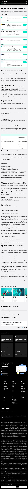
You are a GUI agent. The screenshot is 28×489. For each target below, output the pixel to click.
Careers (4, 397)
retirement (4, 103)
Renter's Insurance (23, 389)
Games (13, 390)
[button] (22, 487)
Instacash (5, 385)
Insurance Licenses (4, 417)
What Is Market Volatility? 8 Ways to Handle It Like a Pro (9, 236)
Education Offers (23, 388)
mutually (24, 128)
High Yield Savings (14, 385)
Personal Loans (5, 383)
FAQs (12, 397)
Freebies (13, 391)
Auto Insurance (22, 385)
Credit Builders (5, 386)
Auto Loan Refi (22, 386)
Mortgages (5, 389)
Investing (13, 386)
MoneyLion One (4, 271)
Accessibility (13, 402)
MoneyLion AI (25, 327)
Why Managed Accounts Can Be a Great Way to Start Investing (10, 91)
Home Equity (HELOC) (6, 388)
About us (4, 396)
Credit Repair (22, 390)
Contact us (13, 396)
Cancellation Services (23, 391)
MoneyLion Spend (14, 383)
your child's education (14, 103)
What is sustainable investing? (6, 159)
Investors (5, 399)
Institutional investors (3, 154)
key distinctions (18, 172)
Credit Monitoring (23, 383)
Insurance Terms (10, 417)
